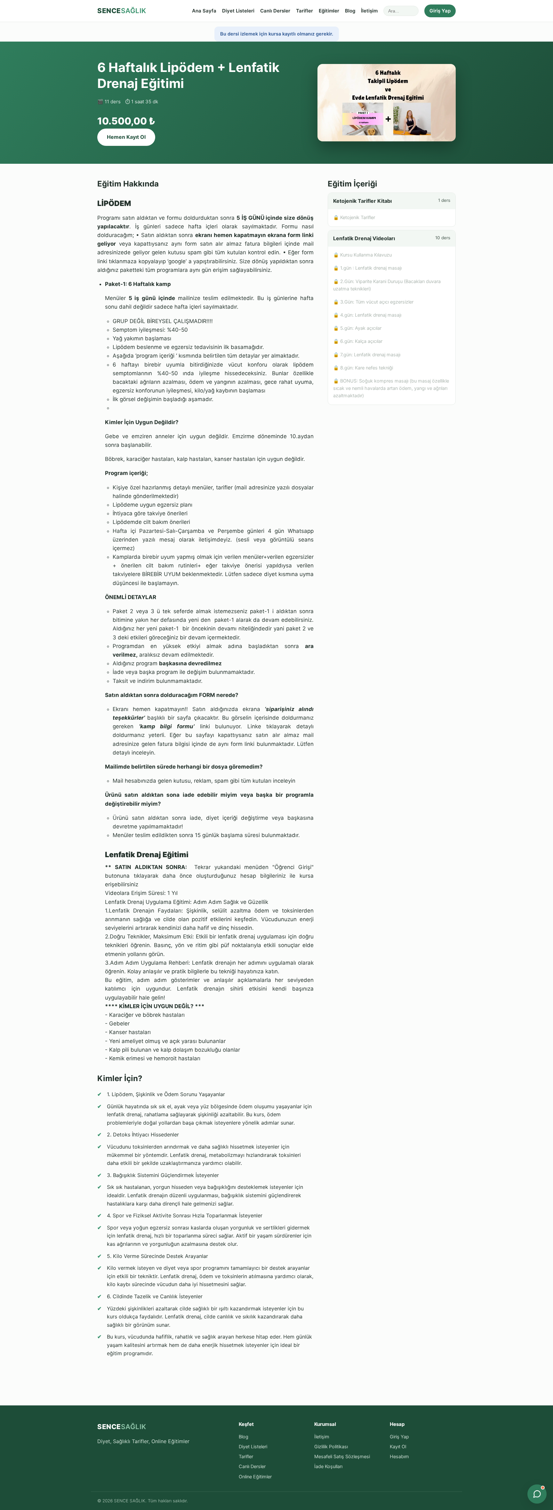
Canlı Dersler (275, 11)
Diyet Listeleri (238, 11)
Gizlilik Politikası (331, 1447)
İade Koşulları (328, 1466)
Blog (350, 11)
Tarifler (304, 11)
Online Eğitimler (255, 1477)
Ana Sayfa (204, 11)
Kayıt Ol (398, 1447)
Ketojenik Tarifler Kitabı (391, 201)
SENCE (121, 11)
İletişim (369, 11)
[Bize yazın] (537, 1494)
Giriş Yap (440, 11)
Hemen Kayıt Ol (126, 137)
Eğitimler (329, 11)
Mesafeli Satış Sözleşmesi (342, 1456)
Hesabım (399, 1456)
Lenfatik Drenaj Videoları (391, 238)
